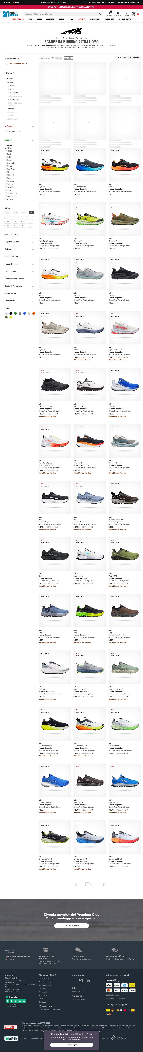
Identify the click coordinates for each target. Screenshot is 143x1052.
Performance (14, 93)
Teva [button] (9, 190)
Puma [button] (9, 178)
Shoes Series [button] (10, 293)
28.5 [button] (30, 221)
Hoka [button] (9, 157)
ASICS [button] (9, 151)
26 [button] (15, 218)
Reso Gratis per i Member (129, 2)
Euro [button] (7, 213)
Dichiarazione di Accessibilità (50, 1010)
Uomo (30, 19)
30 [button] (22, 225)
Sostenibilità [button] (10, 301)
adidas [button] (9, 145)
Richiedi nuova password (48, 982)
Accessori (50, 19)
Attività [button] (8, 249)
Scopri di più (72, 1045)
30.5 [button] (30, 225)
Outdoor (11, 109)
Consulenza (109, 19)
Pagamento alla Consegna (115, 998)
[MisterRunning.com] (12, 14)
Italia (10, 959)
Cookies (105, 1038)
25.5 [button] (8, 218)
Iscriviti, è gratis (71, 926)
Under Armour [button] (12, 196)
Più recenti (134, 57)
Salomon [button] (10, 181)
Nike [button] (9, 172)
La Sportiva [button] (11, 163)
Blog (71, 19)
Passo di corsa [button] (11, 264)
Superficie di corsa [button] (13, 242)
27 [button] (30, 218)
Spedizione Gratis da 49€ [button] (101, 2)
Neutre (11, 86)
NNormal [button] (10, 175)
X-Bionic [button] (10, 199)
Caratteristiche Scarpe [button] (14, 279)
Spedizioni (43, 988)
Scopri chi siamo (78, 999)
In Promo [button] (9, 126)
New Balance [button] (12, 169)
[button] (7, 2)
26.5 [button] (22, 218)
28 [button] (15, 221)
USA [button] (15, 213)
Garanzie (42, 999)
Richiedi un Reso (45, 985)
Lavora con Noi (77, 991)
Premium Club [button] (13, 59)
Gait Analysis (95, 19)
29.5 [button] (15, 225)
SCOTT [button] (10, 187)
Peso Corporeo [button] (11, 257)
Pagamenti (43, 992)
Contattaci (42, 1002)
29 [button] (8, 225)
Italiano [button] (18, 2)
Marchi (62, 19)
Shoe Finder (126, 19)
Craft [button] (9, 154)
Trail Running (14, 99)
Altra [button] (9, 148)
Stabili (11, 89)
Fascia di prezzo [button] (12, 234)
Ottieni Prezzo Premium (17, 64)
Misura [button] (7, 208)
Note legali (43, 995)
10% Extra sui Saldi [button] (14, 131)
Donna (39, 19)
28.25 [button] (22, 221)
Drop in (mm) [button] (10, 271)
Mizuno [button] (10, 166)
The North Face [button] (13, 193)
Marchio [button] (8, 140)
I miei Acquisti (44, 978)
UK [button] (24, 213)
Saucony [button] (10, 184)
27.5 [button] (8, 221)
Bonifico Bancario (112, 995)
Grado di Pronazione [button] (13, 286)
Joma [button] (9, 160)
